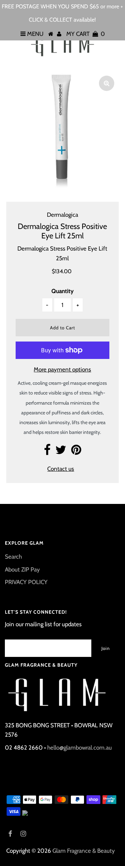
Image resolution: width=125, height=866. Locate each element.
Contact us (60, 468)
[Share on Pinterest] (76, 452)
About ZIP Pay (22, 569)
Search (13, 556)
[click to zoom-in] (106, 83)
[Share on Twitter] (60, 452)
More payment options (62, 369)
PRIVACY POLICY (26, 581)
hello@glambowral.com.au (79, 747)
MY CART (85, 33)
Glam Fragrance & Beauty (83, 850)
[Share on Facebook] (47, 452)
